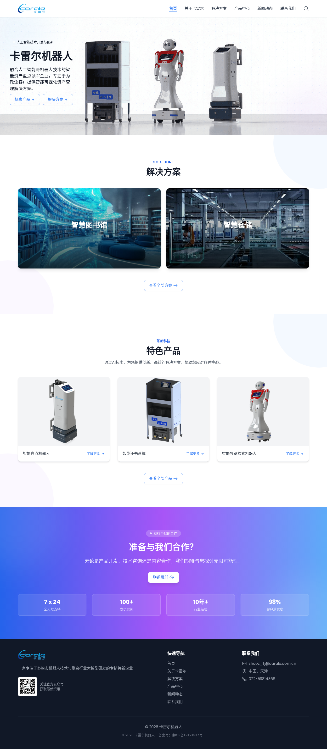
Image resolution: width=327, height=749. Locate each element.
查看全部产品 (160, 478)
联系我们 (288, 8)
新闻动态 (265, 8)
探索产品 (22, 99)
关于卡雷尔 (194, 8)
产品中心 (242, 8)
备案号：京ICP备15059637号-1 (181, 735)
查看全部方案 (160, 285)
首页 (173, 8)
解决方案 (219, 8)
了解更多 (93, 453)
